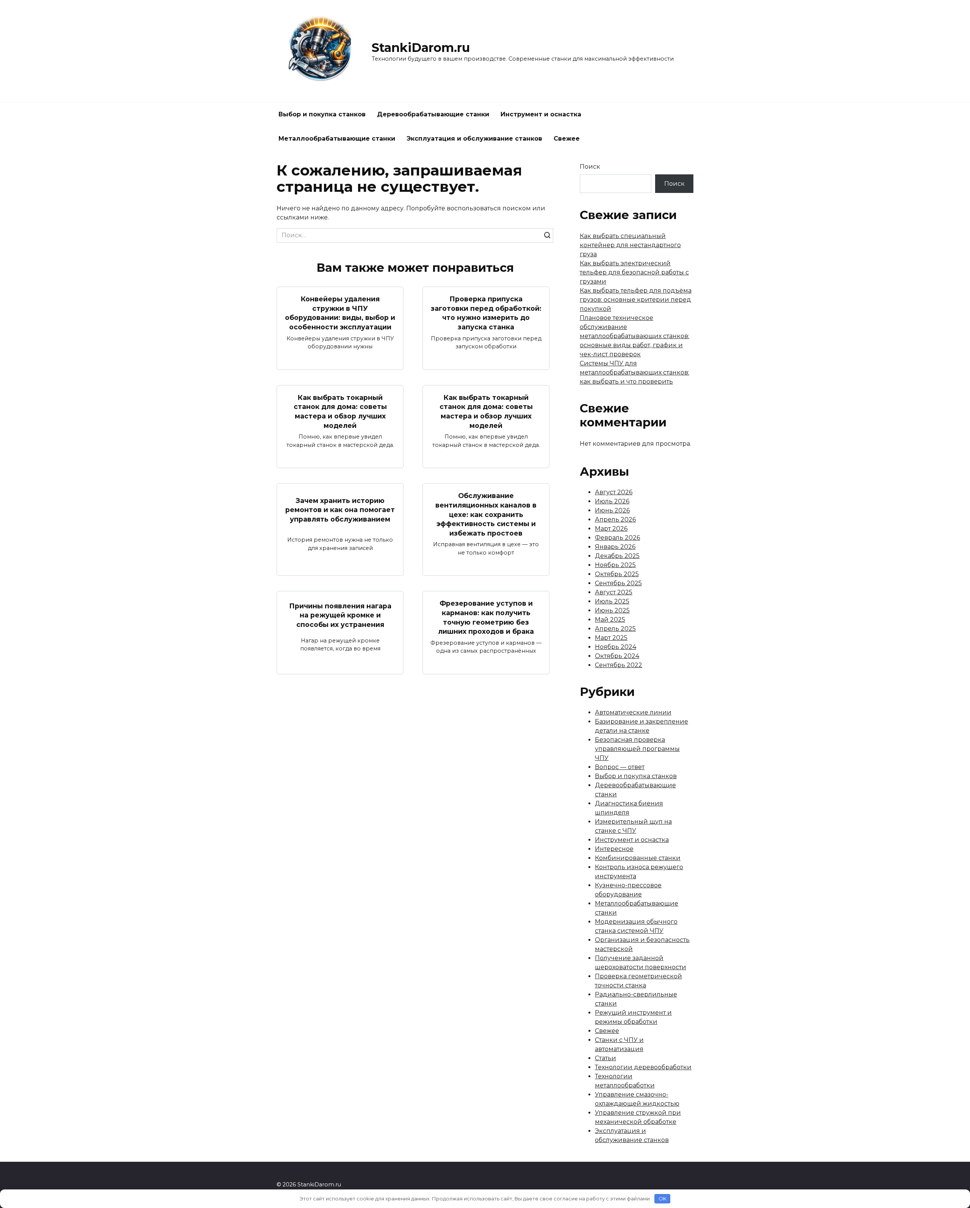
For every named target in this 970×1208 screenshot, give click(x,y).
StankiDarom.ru (421, 47)
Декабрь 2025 (617, 555)
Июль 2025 (612, 601)
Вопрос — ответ (620, 767)
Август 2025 (613, 592)
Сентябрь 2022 (618, 665)
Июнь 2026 (612, 510)
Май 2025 (610, 619)
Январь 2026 (615, 546)
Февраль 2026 (617, 537)
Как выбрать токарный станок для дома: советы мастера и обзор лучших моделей (340, 411)
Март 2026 (611, 528)
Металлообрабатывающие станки (336, 138)
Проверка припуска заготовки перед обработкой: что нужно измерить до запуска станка (486, 313)
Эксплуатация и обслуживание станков (474, 138)
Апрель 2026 (615, 519)
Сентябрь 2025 (618, 583)
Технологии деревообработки (643, 1067)
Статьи (605, 1058)
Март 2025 (611, 637)
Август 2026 (613, 492)
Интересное (614, 848)
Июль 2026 (612, 501)
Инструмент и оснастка (541, 114)
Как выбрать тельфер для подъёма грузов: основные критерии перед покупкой (636, 299)
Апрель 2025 (615, 628)
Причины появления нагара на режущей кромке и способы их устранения (340, 615)
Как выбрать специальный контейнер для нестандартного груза (630, 245)
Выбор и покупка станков (322, 114)
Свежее (567, 138)
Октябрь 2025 (617, 574)
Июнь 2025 (612, 610)
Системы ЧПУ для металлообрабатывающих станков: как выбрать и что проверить (634, 372)
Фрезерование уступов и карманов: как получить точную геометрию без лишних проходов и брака (486, 617)
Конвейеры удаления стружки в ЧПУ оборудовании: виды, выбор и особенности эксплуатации (340, 313)
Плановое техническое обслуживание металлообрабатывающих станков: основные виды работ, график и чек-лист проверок (634, 336)
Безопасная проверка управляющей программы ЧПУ (637, 748)
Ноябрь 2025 (615, 565)
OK (662, 1198)
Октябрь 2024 (617, 656)
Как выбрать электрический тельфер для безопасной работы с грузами (634, 272)
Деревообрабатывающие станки (433, 114)
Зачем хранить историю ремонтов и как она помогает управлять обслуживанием (340, 509)
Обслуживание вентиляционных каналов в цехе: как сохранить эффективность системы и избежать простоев (486, 514)
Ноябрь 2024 (615, 646)
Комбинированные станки (638, 858)
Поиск (590, 166)
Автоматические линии (633, 712)
